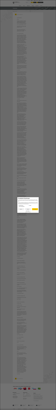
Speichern (28, 209)
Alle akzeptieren (35, 209)
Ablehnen (21, 209)
